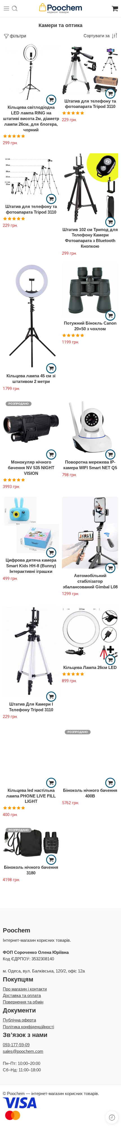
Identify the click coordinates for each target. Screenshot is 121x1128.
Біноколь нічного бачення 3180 (31, 870)
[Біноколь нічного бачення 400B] (90, 755)
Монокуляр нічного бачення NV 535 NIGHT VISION (31, 468)
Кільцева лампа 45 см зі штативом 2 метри (30, 378)
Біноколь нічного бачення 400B (90, 793)
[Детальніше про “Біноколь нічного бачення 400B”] (110, 783)
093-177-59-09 (16, 1045)
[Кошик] (115, 8)
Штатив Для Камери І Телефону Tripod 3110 (31, 707)
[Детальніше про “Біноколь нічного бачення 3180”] (51, 860)
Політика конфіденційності (28, 1027)
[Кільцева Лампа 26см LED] (90, 632)
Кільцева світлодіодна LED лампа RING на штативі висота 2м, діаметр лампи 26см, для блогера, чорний (31, 118)
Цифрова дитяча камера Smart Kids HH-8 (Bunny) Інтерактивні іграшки (31, 566)
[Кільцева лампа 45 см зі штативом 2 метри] (31, 316)
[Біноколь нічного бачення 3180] (31, 842)
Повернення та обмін (23, 1002)
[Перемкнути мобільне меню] (6, 8)
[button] (51, 100)
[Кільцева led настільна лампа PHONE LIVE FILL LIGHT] (31, 755)
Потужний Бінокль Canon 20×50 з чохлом (90, 326)
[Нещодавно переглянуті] (112, 1117)
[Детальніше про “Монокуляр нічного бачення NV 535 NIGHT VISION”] (51, 454)
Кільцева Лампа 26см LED (90, 667)
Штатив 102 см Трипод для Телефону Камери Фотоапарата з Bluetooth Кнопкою (90, 238)
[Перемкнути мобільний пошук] (15, 8)
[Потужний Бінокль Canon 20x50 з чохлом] (90, 289)
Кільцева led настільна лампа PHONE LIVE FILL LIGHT (31, 796)
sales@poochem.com (23, 1051)
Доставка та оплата (22, 995)
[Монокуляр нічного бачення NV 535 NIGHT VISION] (31, 427)
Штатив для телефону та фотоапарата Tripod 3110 (90, 104)
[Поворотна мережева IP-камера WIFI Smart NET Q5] (90, 427)
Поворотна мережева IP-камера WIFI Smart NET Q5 (90, 465)
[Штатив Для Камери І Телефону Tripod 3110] (31, 650)
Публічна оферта (19, 1020)
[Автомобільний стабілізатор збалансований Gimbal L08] (90, 533)
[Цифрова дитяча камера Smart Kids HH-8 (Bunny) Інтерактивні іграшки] (31, 525)
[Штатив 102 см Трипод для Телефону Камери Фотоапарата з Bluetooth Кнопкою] (90, 188)
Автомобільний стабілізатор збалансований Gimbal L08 (90, 581)
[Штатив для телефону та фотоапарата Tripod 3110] (90, 69)
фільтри (18, 36)
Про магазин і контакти (25, 989)
